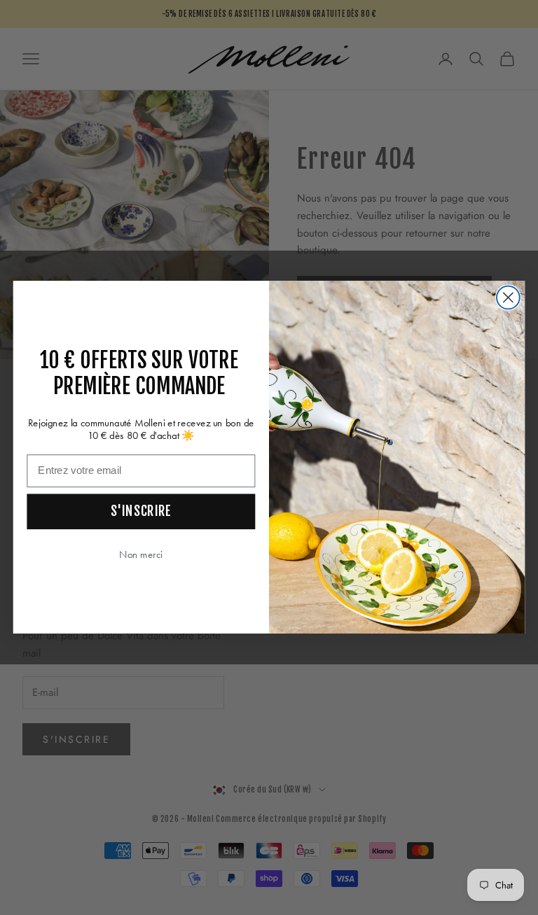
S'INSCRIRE (141, 511)
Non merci (141, 555)
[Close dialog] (508, 297)
